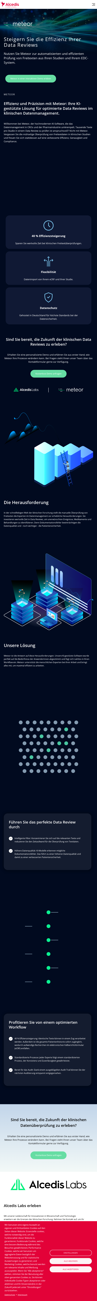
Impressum (22, 1295)
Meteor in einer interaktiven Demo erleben (30, 78)
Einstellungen (71, 1253)
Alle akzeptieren (71, 1269)
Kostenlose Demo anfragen (48, 373)
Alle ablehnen (71, 1261)
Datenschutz (10, 1295)
